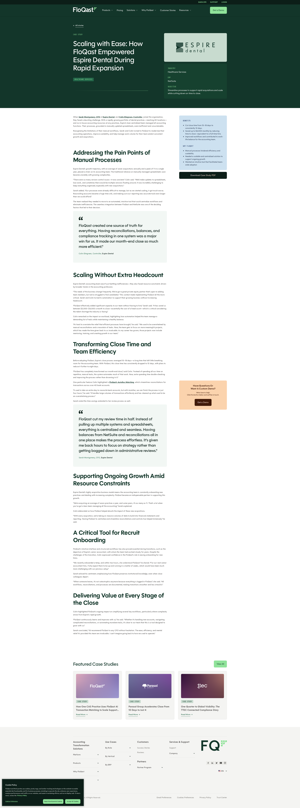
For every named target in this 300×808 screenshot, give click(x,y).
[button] (107, 10)
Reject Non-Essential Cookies (53, 801)
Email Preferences (164, 797)
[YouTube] (221, 763)
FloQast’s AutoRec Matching (121, 382)
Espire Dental (108, 117)
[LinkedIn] (212, 763)
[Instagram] (225, 763)
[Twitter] (216, 763)
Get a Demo (218, 10)
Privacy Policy (205, 797)
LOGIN (224, 2)
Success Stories (143, 747)
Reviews (140, 752)
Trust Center (222, 797)
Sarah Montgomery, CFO (89, 117)
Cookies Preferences (185, 797)
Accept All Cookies (73, 801)
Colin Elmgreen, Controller (130, 117)
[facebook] (208, 763)
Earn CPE (202, 2)
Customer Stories (168, 10)
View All (220, 663)
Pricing (120, 10)
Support (214, 2)
